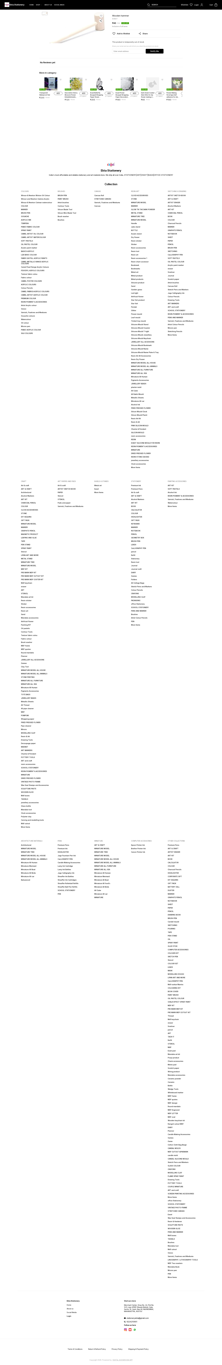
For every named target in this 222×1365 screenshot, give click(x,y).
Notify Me (154, 51)
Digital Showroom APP (123, 1360)
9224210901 (132, 1322)
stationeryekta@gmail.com (138, 1318)
